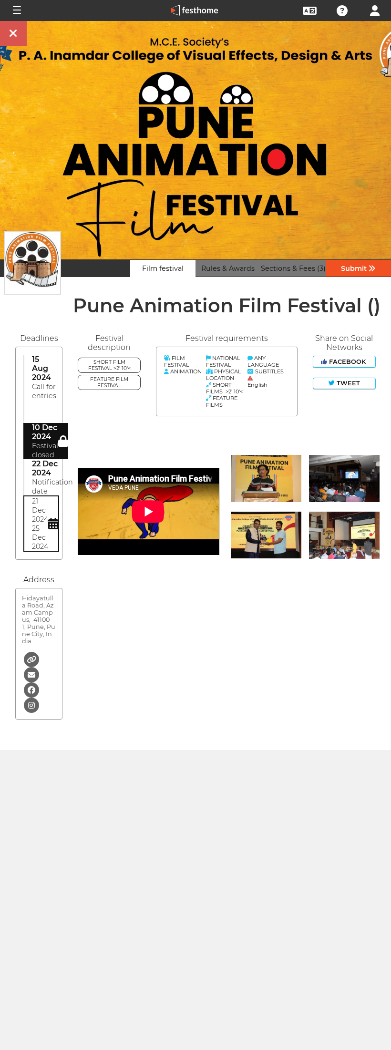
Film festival (163, 268)
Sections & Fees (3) (293, 268)
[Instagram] (31, 704)
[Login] (375, 9)
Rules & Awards (228, 268)
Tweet (347, 383)
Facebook (347, 361)
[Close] (13, 33)
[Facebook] (31, 689)
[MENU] (16, 10)
